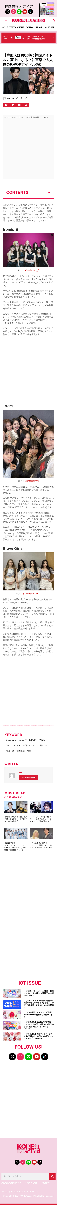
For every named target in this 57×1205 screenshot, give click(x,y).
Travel (40, 27)
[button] (53, 20)
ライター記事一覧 (29, 778)
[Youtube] (24, 11)
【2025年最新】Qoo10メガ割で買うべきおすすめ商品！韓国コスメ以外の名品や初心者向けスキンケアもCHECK (39, 1025)
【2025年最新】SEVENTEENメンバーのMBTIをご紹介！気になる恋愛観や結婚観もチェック (15, 846)
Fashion (29, 27)
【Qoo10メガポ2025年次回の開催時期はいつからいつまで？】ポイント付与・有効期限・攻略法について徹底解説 (39, 1004)
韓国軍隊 (21, 751)
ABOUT (5, 1192)
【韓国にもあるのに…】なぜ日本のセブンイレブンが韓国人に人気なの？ (34, 38)
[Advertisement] (28, 149)
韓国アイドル (29, 745)
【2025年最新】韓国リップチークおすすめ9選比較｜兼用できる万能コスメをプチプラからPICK (38, 1036)
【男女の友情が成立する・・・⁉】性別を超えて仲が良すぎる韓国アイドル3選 (41, 845)
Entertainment (15, 27)
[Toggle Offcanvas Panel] (5, 20)
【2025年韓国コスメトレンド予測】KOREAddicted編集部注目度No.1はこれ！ (38, 1014)
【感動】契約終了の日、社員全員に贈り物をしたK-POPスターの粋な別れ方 (15, 819)
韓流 (29, 751)
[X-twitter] (12, 1056)
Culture (50, 27)
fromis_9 (23, 740)
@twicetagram (32, 480)
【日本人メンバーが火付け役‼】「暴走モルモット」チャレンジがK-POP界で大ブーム (41, 820)
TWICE (41, 740)
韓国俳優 (10, 751)
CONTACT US (33, 1192)
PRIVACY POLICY (18, 1192)
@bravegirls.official (32, 593)
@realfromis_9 (32, 270)
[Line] (19, 11)
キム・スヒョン (13, 745)
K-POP (32, 740)
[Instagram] (13, 11)
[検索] (52, 1176)
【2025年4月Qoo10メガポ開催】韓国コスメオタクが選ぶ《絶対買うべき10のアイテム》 (39, 993)
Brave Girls (11, 740)
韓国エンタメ (44, 745)
